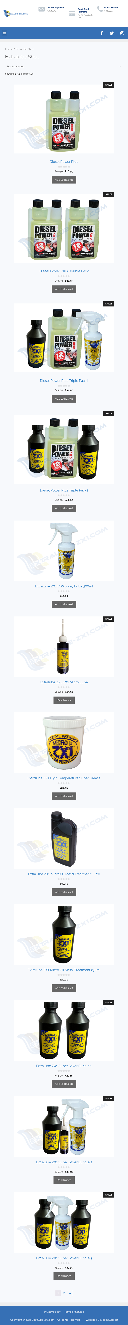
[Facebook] (102, 33)
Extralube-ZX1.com (43, 1319)
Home (9, 49)
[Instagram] (122, 33)
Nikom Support (109, 1319)
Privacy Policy (52, 1311)
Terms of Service (74, 1311)
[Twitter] (112, 33)
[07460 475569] (100, 9)
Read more (64, 700)
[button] (4, 33)
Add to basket (64, 179)
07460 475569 (111, 7)
